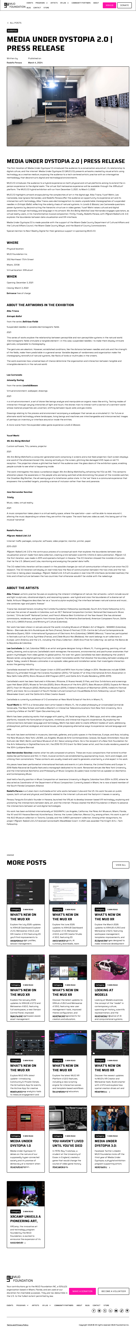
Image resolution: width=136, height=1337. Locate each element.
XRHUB (109, 5)
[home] (14, 5)
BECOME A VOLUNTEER (113, 1291)
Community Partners (81, 2)
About (96, 2)
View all (121, 865)
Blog (29, 7)
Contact (37, 7)
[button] (41, 3)
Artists (54, 2)
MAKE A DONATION (82, 1291)
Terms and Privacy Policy (17, 1325)
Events (30, 2)
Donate (124, 5)
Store (46, 7)
